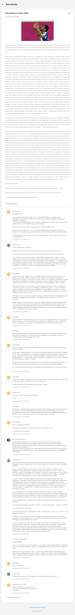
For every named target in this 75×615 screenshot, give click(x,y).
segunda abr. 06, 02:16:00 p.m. (21, 371)
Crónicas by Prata (11, 204)
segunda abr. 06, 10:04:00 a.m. (21, 239)
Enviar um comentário (13, 597)
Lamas (14, 245)
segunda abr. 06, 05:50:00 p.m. (21, 568)
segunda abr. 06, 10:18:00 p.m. (21, 593)
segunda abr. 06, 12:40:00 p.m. (21, 325)
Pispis (14, 273)
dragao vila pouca (17, 584)
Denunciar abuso (37, 611)
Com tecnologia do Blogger (37, 607)
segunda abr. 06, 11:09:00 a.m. (21, 268)
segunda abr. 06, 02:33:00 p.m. (21, 387)
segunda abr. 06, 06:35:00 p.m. (21, 579)
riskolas (14, 211)
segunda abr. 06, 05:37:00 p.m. (21, 557)
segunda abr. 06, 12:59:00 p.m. (21, 339)
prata (14, 317)
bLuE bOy (15, 460)
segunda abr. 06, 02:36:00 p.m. (21, 417)
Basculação (11, 4)
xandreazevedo (17, 439)
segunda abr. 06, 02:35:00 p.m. (21, 401)
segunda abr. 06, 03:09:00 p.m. (21, 434)
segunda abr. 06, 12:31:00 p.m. (21, 311)
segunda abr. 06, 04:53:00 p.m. (21, 534)
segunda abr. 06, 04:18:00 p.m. (21, 454)
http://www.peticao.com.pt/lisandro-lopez (27, 197)
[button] (69, 13)
